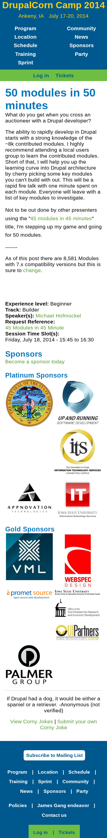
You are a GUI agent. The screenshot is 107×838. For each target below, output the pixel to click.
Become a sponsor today (35, 361)
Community (81, 28)
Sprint (25, 62)
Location (25, 37)
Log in (41, 75)
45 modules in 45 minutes (61, 218)
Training (25, 54)
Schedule (25, 45)
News (81, 37)
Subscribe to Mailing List (54, 755)
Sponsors (81, 45)
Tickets (64, 75)
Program (25, 28)
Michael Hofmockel (58, 315)
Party (81, 54)
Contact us (54, 815)
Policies (18, 805)
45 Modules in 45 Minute (34, 327)
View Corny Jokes (31, 721)
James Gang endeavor (63, 805)
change (32, 270)
